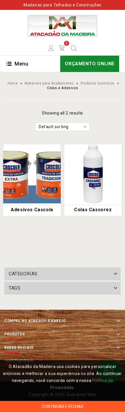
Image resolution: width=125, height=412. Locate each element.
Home (13, 83)
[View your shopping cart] (62, 47)
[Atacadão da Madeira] (62, 25)
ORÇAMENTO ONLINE (90, 63)
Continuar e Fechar (62, 406)
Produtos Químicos (98, 83)
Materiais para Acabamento (49, 83)
